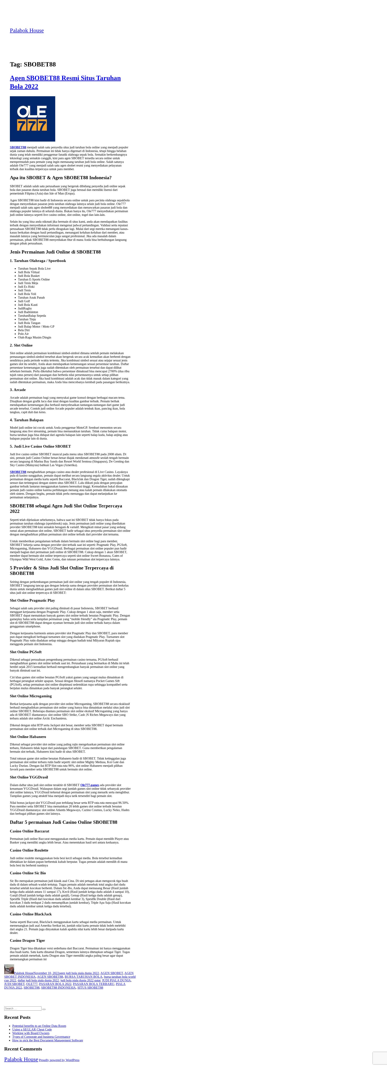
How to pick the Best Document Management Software (47, 1040)
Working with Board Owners (30, 1033)
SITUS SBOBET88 (90, 987)
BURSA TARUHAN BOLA (83, 976)
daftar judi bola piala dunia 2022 (38, 980)
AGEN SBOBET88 (50, 976)
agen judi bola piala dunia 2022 (79, 973)
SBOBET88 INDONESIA (58, 987)
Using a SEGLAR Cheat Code (32, 1029)
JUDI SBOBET (14, 984)
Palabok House (27, 30)
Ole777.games (89, 785)
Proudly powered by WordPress (59, 1060)
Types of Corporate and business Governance (41, 1036)
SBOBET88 (18, 147)
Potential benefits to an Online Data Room (39, 1026)
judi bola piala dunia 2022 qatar (80, 980)
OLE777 (31, 984)
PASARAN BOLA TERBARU (93, 984)
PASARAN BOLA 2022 (55, 984)
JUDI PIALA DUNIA (116, 980)
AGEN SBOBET (111, 973)
